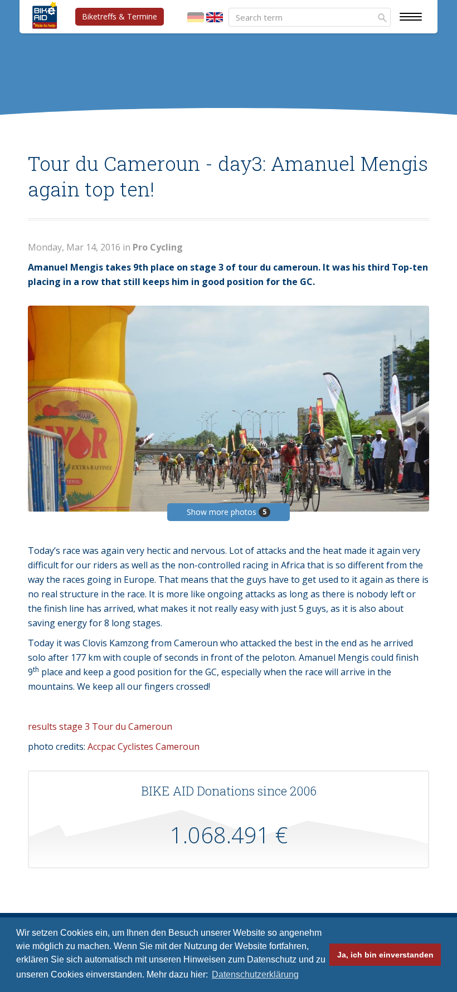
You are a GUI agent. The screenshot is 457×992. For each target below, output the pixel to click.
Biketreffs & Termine (119, 16)
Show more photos (226, 512)
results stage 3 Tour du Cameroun (100, 726)
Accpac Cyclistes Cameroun (143, 746)
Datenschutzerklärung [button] (255, 974)
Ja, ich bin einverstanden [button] (385, 954)
